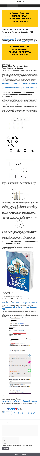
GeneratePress (25, 454)
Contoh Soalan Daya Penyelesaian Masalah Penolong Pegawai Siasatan (14, 412)
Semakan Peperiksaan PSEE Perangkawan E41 (10, 416)
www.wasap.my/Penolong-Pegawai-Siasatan (19, 83)
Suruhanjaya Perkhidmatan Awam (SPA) (11, 39)
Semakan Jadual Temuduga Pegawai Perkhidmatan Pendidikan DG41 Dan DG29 (15, 415)
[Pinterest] (16, 409)
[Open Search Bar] (31, 5)
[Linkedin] (12, 409)
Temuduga (28, 5)
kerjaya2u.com (20, 1)
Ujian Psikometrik (21, 5)
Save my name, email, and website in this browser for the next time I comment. (17, 445)
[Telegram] (10, 409)
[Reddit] (14, 409)
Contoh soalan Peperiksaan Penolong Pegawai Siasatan (22, 413)
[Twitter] (18, 409)
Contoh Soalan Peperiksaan (12, 5)
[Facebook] (8, 409)
